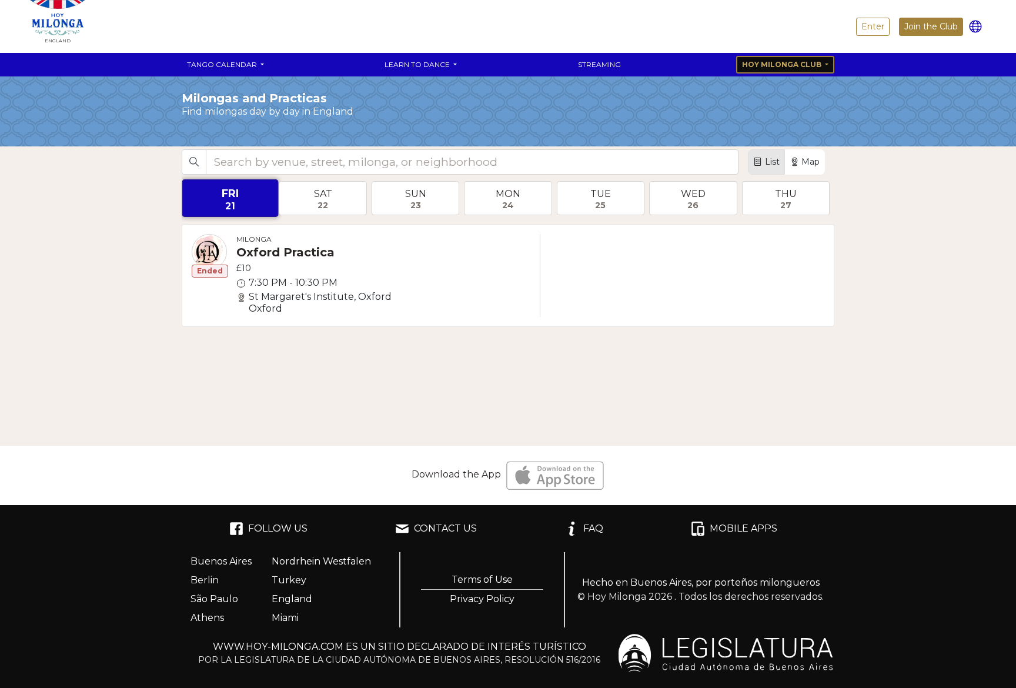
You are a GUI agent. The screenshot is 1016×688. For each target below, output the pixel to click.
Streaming (599, 64)
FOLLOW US (278, 528)
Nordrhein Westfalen (321, 561)
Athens (207, 617)
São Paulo (214, 598)
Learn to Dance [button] (418, 64)
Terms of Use (482, 579)
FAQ (593, 528)
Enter (872, 26)
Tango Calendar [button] (223, 64)
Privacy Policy (482, 598)
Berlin (204, 580)
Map (810, 161)
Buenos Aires (221, 561)
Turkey (289, 580)
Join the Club (931, 26)
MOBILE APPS (743, 528)
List (772, 161)
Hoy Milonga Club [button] (782, 64)
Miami (285, 617)
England (292, 598)
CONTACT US (445, 528)
